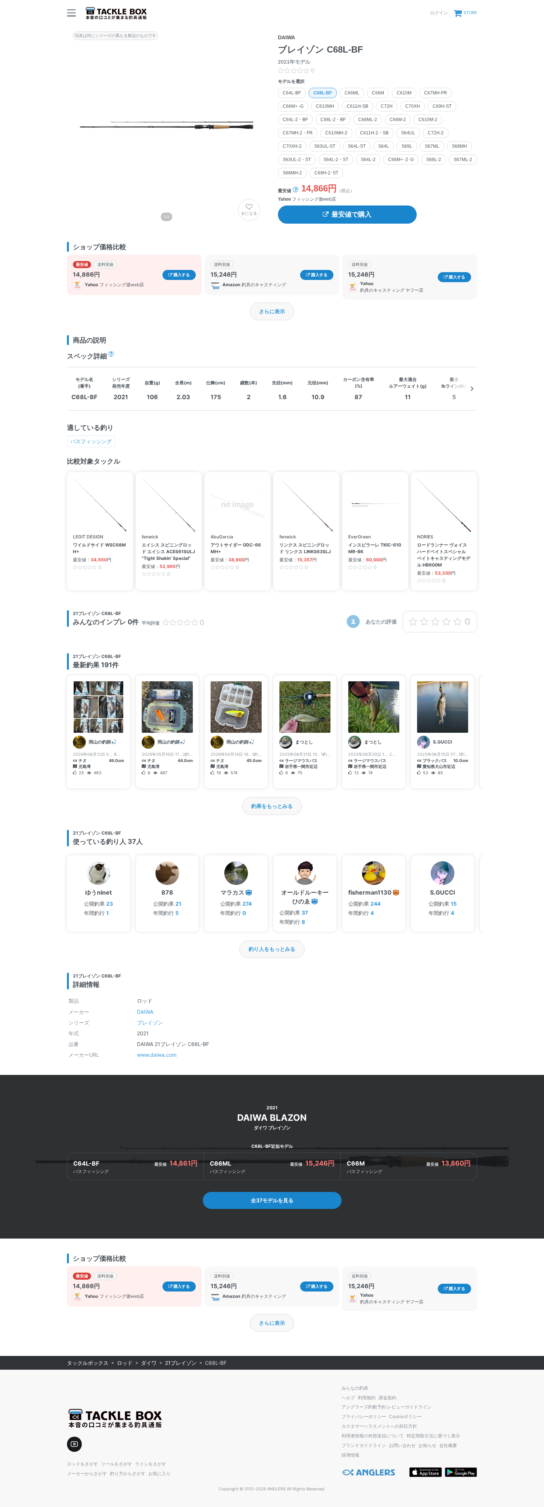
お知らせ (427, 1445)
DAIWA (145, 1012)
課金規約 (387, 1397)
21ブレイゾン (181, 1363)
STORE (470, 12)
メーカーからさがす (87, 1473)
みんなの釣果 (355, 1388)
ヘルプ (348, 1397)
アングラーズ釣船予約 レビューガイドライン (386, 1407)
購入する (181, 274)
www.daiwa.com (157, 1055)
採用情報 (350, 1455)
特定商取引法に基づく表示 (433, 1435)
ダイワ (149, 1363)
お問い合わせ (402, 1445)
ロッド (124, 1363)
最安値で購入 (352, 214)
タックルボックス (87, 1363)
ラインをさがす (150, 1464)
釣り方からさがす (127, 1473)
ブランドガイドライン (364, 1445)
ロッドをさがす (82, 1464)
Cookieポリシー (405, 1416)
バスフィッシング (91, 441)
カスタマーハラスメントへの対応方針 (379, 1426)
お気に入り (159, 1473)
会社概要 (448, 1445)
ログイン (439, 13)
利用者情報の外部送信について (373, 1435)
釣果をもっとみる (272, 806)
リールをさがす (116, 1464)
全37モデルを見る (272, 1200)
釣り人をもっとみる (272, 949)
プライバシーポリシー (364, 1416)
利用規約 (367, 1397)
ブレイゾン (150, 1022)
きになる (249, 213)
